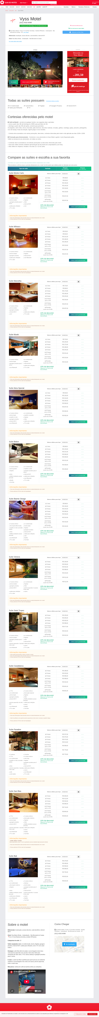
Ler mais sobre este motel (15, 41)
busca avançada (54, 4)
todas (7, 6)
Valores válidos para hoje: (54, 173)
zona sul (17, 6)
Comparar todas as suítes (52, 101)
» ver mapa (26, 32)
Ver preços (13, 82)
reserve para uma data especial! (53, 82)
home (6, 10)
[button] (12, 66)
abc (34, 6)
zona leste (23, 6)
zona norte (12, 6)
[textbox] (44, 2)
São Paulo (11, 10)
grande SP (45, 6)
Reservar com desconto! (78, 80)
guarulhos (39, 6)
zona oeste (29, 6)
